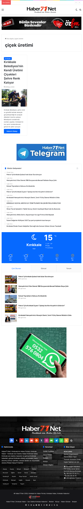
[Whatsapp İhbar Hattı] (41, 352)
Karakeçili (6, 476)
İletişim (74, 501)
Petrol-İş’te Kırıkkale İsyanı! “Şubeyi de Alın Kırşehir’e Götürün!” (41, 305)
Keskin (14, 476)
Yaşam (22, 484)
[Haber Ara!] (80, 10)
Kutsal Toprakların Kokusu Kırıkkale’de (24, 2)
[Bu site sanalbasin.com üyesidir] (34, 498)
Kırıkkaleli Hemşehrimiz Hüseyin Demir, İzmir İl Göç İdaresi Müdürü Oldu (45, 315)
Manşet (13, 480)
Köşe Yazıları (23, 476)
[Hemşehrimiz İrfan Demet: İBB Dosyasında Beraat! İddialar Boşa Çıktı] (11, 289)
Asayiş (5, 469)
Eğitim (13, 473)
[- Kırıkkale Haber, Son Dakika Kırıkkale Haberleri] (41, 23)
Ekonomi (5, 473)
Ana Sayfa (9, 39)
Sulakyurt (6, 484)
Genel (19, 473)
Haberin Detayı (12, 131)
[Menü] (3, 10)
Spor (34, 480)
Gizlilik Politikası (48, 451)
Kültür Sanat (33, 476)
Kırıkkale (8, 58)
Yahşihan (14, 484)
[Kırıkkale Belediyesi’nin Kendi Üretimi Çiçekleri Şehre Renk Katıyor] (14, 98)
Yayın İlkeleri (47, 455)
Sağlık (20, 480)
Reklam (45, 458)
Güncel (43, 268)
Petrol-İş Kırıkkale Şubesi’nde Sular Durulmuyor (36, 276)
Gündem (33, 473)
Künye (45, 461)
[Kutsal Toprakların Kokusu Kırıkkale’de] (11, 299)
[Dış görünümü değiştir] (76, 10)
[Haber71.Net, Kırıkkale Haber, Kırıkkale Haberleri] (41, 9)
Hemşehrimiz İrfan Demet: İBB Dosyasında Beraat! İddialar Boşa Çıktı (43, 286)
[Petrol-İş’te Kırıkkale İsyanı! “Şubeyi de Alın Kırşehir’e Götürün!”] (11, 309)
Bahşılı (19, 469)
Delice (34, 469)
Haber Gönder (66, 501)
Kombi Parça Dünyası (47, 498)
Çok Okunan (16, 268)
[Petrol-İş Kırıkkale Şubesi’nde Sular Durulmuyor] (11, 279)
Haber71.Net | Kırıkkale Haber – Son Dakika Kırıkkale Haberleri (26, 501)
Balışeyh (26, 469)
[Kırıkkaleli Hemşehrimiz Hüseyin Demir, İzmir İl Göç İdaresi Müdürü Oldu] (11, 318)
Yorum (68, 268)
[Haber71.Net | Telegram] (41, 152)
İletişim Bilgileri (48, 465)
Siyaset (28, 480)
